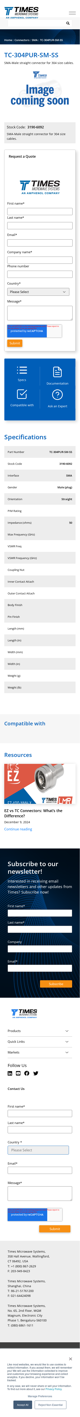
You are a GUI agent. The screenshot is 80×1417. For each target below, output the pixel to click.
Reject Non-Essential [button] (50, 1404)
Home (8, 40)
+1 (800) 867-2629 (23, 1266)
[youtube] (19, 1073)
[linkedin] (10, 1073)
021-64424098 (21, 1296)
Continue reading (18, 829)
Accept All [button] (23, 1404)
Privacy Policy (53, 1389)
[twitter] (35, 1073)
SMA (35, 40)
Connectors (21, 40)
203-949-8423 (20, 1271)
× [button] (70, 1357)
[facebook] (27, 1073)
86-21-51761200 (22, 1291)
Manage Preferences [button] (40, 1396)
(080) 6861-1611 (22, 1325)
